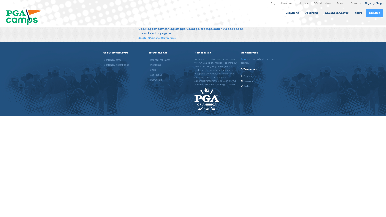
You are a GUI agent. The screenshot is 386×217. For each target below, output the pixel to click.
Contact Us (356, 3)
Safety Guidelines (322, 3)
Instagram (248, 81)
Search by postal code (116, 64)
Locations (292, 12)
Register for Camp (160, 59)
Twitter (247, 86)
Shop (153, 69)
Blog (273, 3)
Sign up (244, 59)
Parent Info (286, 3)
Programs (311, 12)
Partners (341, 3)
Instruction (303, 3)
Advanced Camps (336, 12)
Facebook (249, 76)
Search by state (113, 59)
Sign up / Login (374, 3)
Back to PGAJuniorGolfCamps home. (157, 38)
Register (374, 12)
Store (358, 12)
